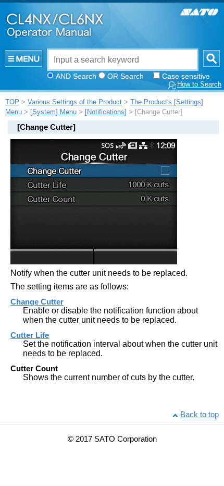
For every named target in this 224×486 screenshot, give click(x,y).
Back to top (199, 414)
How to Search (199, 84)
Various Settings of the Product (75, 102)
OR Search (125, 76)
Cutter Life (29, 335)
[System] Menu (53, 112)
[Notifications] (106, 112)
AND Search (76, 76)
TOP (12, 102)
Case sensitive (186, 76)
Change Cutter (37, 302)
